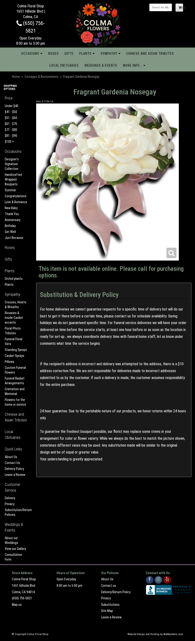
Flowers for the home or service (15, 402)
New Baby (11, 208)
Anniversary (12, 220)
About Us (11, 457)
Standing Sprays (16, 350)
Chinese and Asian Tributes (150, 53)
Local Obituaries (64, 65)
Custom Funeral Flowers (15, 370)
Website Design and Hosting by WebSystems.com (155, 634)
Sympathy (109, 53)
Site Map (107, 611)
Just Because (14, 238)
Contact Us (12, 463)
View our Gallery (15, 549)
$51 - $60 (11, 118)
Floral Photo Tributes (13, 330)
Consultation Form (13, 557)
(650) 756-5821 (22, 598)
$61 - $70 (11, 124)
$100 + (9, 141)
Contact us (108, 585)
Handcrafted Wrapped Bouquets (13, 179)
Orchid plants (14, 279)
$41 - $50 (11, 112)
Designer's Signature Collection (12, 164)
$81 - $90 (11, 136)
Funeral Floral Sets (13, 341)
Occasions (30, 53)
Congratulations (15, 196)
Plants (85, 53)
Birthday (10, 226)
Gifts (68, 53)
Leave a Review (15, 475)
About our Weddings (11, 540)
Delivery (10, 498)
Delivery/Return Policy (116, 592)
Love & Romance (16, 202)
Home (16, 77)
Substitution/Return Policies (16, 512)
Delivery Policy (14, 469)
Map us (17, 604)
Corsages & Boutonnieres (41, 77)
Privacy (10, 504)
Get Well (10, 232)
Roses (53, 53)
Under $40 (11, 106)
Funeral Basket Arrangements (14, 380)
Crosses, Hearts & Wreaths (15, 304)
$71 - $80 (11, 130)
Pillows (9, 362)
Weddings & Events (100, 65)
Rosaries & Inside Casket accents (14, 317)
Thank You (12, 214)
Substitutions (110, 604)
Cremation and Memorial (14, 391)
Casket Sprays (14, 356)
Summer (10, 190)
